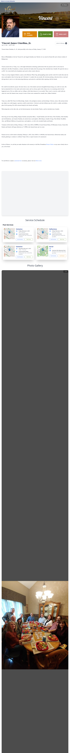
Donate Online (50, 144)
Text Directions (20, 239)
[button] (9, 232)
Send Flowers (62, 255)
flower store (39, 160)
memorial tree (18, 160)
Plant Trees (29, 239)
